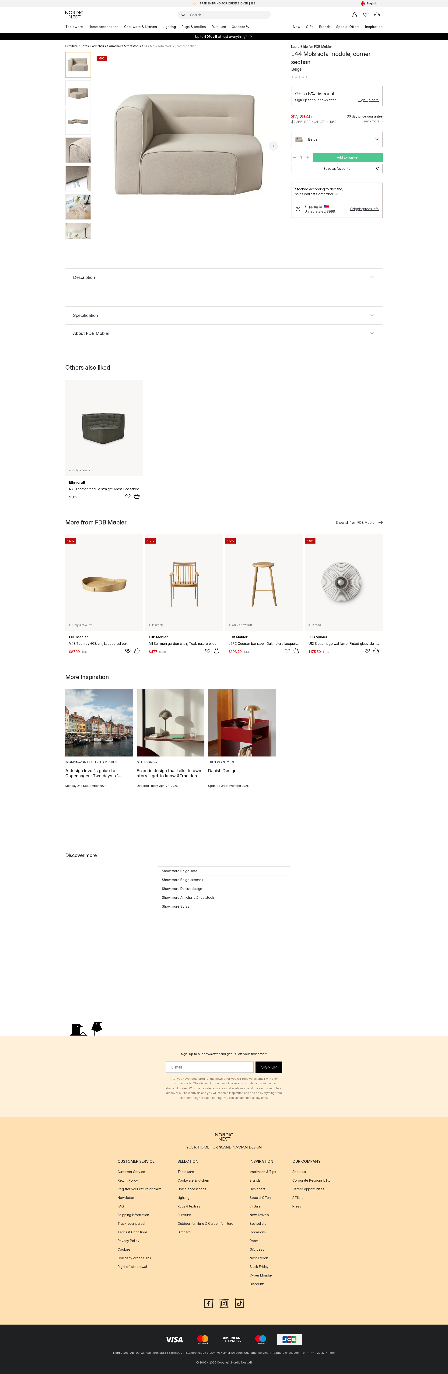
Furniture (218, 27)
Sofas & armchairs (93, 46)
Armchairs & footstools (125, 46)
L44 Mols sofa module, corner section (170, 46)
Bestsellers (258, 1223)
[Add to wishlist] (128, 496)
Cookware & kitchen (140, 27)
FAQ (121, 1206)
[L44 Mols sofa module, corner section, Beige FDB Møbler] (190, 145)
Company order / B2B (134, 1258)
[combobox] (372, 3)
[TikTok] (239, 1303)
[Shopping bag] (377, 14)
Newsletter (126, 1198)
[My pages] (354, 14)
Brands (325, 27)
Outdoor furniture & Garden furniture (205, 1223)
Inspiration (374, 27)
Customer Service (131, 1172)
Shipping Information (133, 1215)
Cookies (124, 1249)
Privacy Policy (128, 1241)
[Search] (183, 15)
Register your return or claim (139, 1189)
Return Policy (128, 1180)
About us (299, 1172)
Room (254, 1241)
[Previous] (107, 146)
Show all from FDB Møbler (356, 522)
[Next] (273, 146)
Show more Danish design (182, 889)
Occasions (258, 1232)
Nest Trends (259, 1258)
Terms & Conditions (132, 1232)
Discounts (257, 1284)
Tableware (74, 27)
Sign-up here (368, 100)
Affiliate (298, 1198)
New (296, 27)
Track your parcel (131, 1223)
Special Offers (348, 27)
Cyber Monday (261, 1275)
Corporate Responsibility (311, 1180)
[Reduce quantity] (294, 157)
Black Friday (259, 1267)
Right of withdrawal (132, 1267)
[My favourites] (365, 14)
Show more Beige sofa (179, 871)
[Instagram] (224, 1303)
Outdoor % (240, 27)
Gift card (184, 1232)
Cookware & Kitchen (193, 1180)
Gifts (310, 27)
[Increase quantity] (307, 157)
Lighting (169, 27)
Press (296, 1206)
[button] (299, 77)
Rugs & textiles (194, 27)
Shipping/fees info (364, 209)
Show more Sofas (175, 906)
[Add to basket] (137, 496)
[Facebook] (208, 1303)
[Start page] (74, 14)
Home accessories (103, 27)
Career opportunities (308, 1189)
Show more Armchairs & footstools (188, 897)
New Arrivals (259, 1215)
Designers (257, 1189)
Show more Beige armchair (182, 880)
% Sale (255, 1206)
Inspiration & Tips (263, 1172)
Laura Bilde (299, 47)
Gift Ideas (257, 1249)
